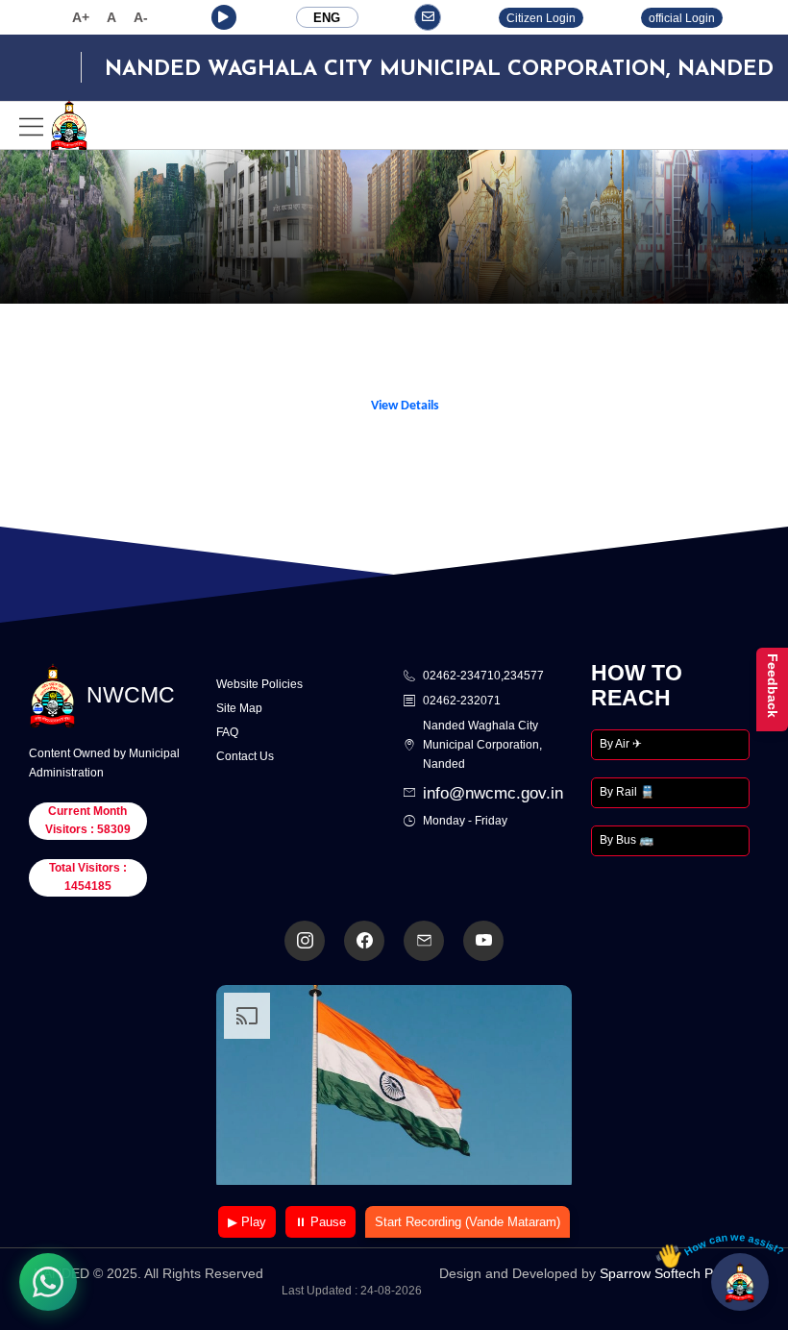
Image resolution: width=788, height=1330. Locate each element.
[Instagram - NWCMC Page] (304, 941)
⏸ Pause (320, 1222)
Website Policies (259, 684)
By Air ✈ (621, 744)
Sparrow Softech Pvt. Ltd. (677, 1273)
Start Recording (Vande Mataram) (467, 1222)
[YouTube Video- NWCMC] (483, 941)
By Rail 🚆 (627, 792)
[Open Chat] (740, 1282)
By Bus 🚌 (626, 840)
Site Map (239, 708)
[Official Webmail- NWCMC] (424, 941)
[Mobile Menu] (53, 125)
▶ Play (247, 1222)
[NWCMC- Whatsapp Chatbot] (48, 1282)
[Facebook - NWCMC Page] (364, 941)
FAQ (227, 732)
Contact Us (245, 756)
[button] (223, 17)
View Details (405, 406)
